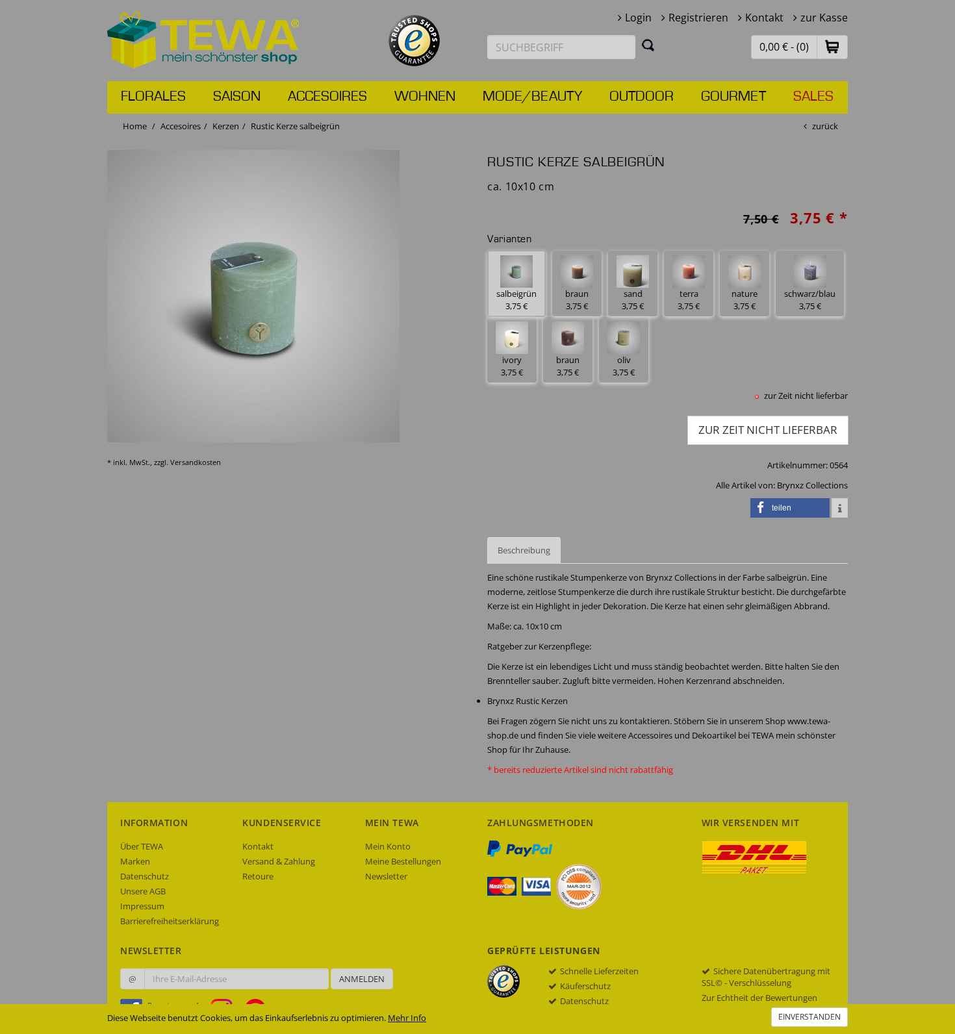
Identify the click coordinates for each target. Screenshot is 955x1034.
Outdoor (641, 97)
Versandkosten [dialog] (195, 462)
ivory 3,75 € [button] (512, 366)
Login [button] (638, 17)
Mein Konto (388, 846)
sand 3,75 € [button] (633, 300)
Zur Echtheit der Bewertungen (759, 997)
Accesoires (327, 97)
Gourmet (733, 97)
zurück (825, 126)
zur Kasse (824, 17)
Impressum (142, 906)
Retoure (258, 876)
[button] (832, 46)
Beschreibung (524, 550)
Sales (813, 97)
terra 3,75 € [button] (689, 300)
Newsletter (386, 876)
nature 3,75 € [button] (745, 300)
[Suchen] (648, 45)
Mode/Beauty (532, 97)
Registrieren (698, 17)
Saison (237, 97)
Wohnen (424, 97)
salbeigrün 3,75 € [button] (516, 300)
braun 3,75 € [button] (577, 300)
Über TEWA (141, 846)
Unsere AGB (143, 891)
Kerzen (225, 126)
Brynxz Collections (812, 485)
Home (135, 126)
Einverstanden (809, 1016)
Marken (135, 861)
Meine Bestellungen (403, 861)
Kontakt (764, 17)
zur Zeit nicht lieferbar (767, 429)
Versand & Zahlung (278, 861)
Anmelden (362, 979)
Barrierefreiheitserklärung (169, 921)
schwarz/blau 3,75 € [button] (809, 300)
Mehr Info (407, 1018)
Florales (153, 97)
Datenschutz (144, 876)
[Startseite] (203, 39)
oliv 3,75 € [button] (624, 366)
